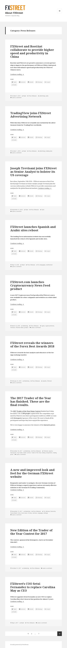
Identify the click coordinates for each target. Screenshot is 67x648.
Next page (59, 633)
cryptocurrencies (49, 326)
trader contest (27, 452)
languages (42, 265)
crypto (43, 326)
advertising (42, 96)
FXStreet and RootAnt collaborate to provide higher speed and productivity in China (32, 51)
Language (40, 513)
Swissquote (13, 452)
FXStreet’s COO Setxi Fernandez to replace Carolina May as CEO (32, 587)
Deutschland (13, 513)
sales (47, 96)
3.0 (38, 265)
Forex (19, 513)
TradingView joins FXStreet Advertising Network (30, 114)
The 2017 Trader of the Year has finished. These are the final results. (30, 401)
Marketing (25, 326)
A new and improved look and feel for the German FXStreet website (32, 473)
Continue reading (17, 74)
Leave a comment (16, 97)
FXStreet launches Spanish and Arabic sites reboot (33, 228)
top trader (19, 452)
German (35, 513)
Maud (24, 96)
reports (51, 451)
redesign (45, 513)
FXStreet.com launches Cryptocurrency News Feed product (30, 285)
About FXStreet (14, 12)
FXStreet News (20, 327)
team (42, 209)
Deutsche (53, 511)
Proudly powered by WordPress (19, 644)
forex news (24, 513)
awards (44, 381)
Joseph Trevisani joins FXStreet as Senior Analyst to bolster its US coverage (33, 171)
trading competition (47, 452)
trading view (49, 151)
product (26, 327)
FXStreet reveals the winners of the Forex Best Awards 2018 (32, 344)
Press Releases (33, 96)
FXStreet (12, 327)
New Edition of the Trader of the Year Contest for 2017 (31, 532)
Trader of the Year (36, 452)
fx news (30, 513)
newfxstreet (49, 265)
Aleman (48, 511)
